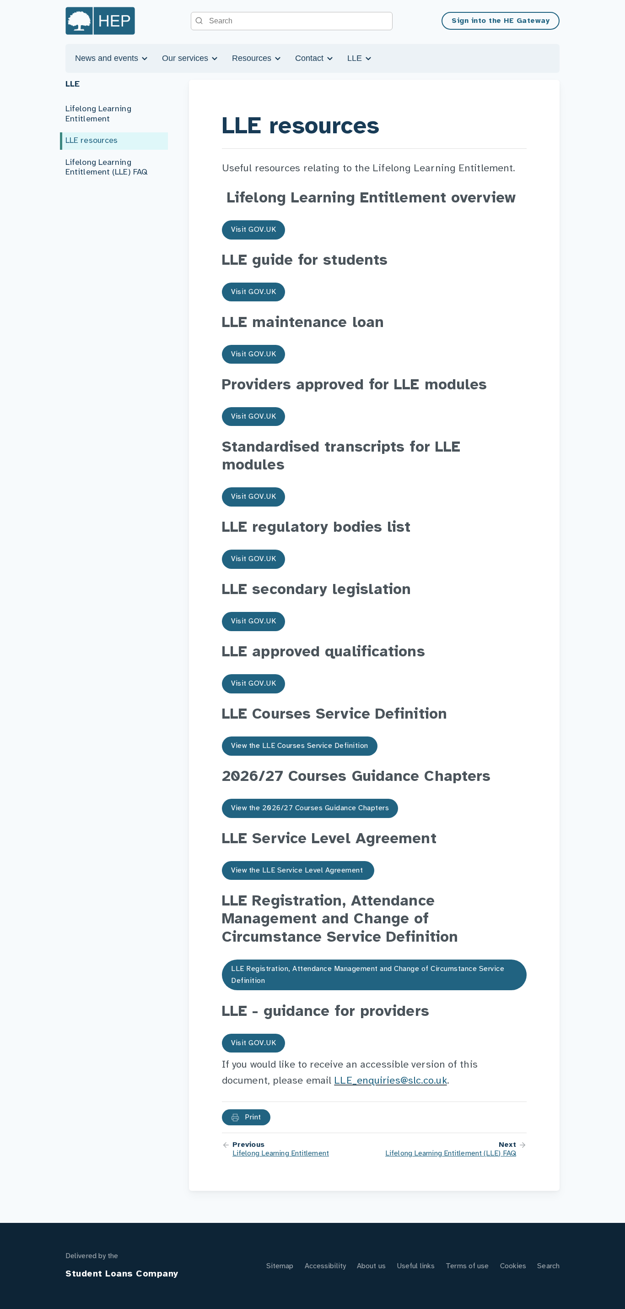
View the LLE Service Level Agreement (298, 870)
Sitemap (280, 1266)
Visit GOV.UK (253, 230)
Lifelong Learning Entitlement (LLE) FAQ (106, 167)
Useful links (416, 1266)
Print (252, 1117)
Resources (253, 58)
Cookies (513, 1266)
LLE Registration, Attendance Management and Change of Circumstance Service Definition (367, 975)
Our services (186, 58)
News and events (107, 58)
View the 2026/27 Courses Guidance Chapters (310, 808)
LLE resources (91, 140)
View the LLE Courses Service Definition (299, 746)
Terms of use (467, 1266)
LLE (355, 58)
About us (371, 1266)
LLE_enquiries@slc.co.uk (390, 1080)
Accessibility (325, 1266)
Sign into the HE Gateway (501, 21)
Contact (310, 58)
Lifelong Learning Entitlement (98, 114)
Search (548, 1266)
